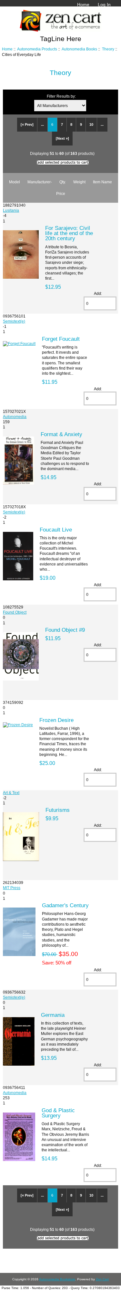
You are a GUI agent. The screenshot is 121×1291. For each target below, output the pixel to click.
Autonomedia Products (37, 49)
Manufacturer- (39, 182)
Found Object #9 (65, 630)
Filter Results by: (61, 96)
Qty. (62, 182)
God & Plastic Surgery (58, 1113)
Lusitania (11, 210)
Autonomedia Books (79, 49)
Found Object (14, 612)
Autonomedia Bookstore (57, 1279)
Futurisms (57, 810)
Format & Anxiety (61, 434)
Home (83, 4)
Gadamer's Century (65, 905)
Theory (108, 49)
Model (14, 182)
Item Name (102, 182)
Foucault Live (56, 529)
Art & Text (11, 793)
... (42, 124)
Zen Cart (102, 1279)
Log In (104, 4)
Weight (79, 182)
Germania (53, 1015)
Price (60, 193)
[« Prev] (27, 124)
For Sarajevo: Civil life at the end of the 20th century (69, 233)
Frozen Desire (56, 720)
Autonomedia (14, 416)
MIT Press (11, 888)
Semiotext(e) (14, 321)
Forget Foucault (61, 339)
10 (91, 124)
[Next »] (62, 138)
